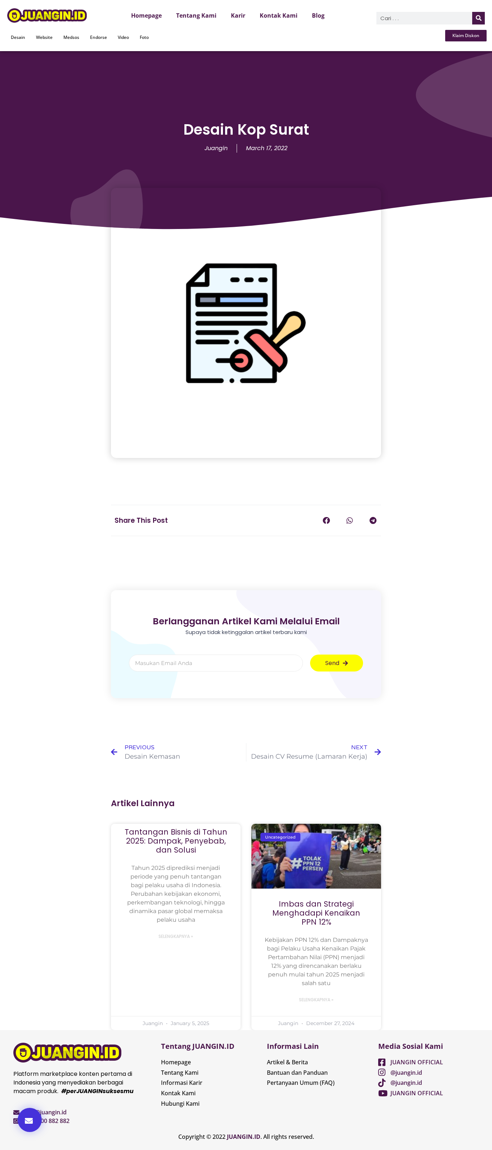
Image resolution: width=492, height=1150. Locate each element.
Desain (18, 37)
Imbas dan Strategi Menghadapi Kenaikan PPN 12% (316, 913)
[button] (30, 1120)
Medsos (71, 37)
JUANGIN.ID (243, 1137)
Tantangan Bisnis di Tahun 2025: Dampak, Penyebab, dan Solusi (176, 841)
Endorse (98, 37)
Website (44, 37)
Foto (144, 37)
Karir (238, 15)
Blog (318, 15)
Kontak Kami (279, 15)
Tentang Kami (196, 15)
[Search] (478, 18)
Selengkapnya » (175, 936)
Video (123, 37)
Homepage (146, 15)
